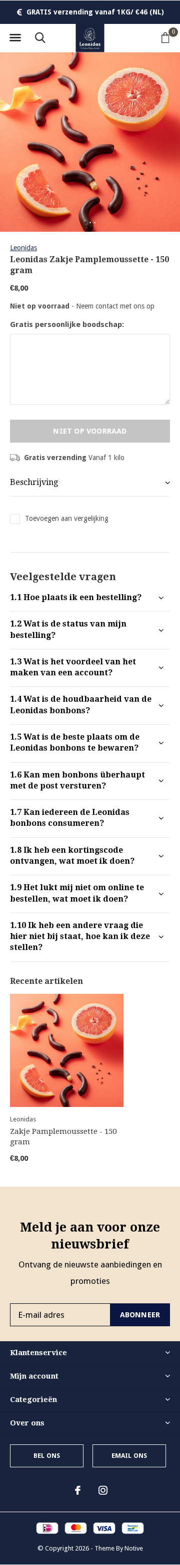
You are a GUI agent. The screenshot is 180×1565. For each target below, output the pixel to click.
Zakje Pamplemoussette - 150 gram (63, 1136)
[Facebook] (77, 1490)
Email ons (130, 1455)
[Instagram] (103, 1490)
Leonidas (23, 248)
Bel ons (47, 1455)
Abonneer (140, 1314)
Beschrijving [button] (34, 482)
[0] (166, 37)
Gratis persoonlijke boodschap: (67, 324)
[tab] (90, 598)
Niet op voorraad (89, 431)
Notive (133, 1548)
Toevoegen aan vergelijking (66, 518)
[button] (15, 37)
